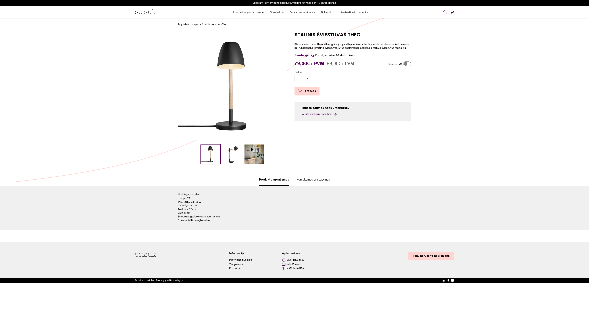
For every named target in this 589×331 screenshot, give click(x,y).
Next (289, 86)
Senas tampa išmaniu (302, 14)
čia (404, 48)
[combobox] (302, 78)
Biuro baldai (277, 14)
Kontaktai (234, 268)
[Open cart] (452, 12)
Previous (175, 86)
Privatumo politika (144, 280)
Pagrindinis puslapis (188, 24)
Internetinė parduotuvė (247, 14)
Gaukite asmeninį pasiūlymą (316, 114)
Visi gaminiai (236, 264)
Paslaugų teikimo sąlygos (169, 280)
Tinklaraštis (328, 14)
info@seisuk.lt (295, 264)
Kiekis (298, 72)
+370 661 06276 (295, 268)
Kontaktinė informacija (354, 14)
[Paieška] (445, 12)
